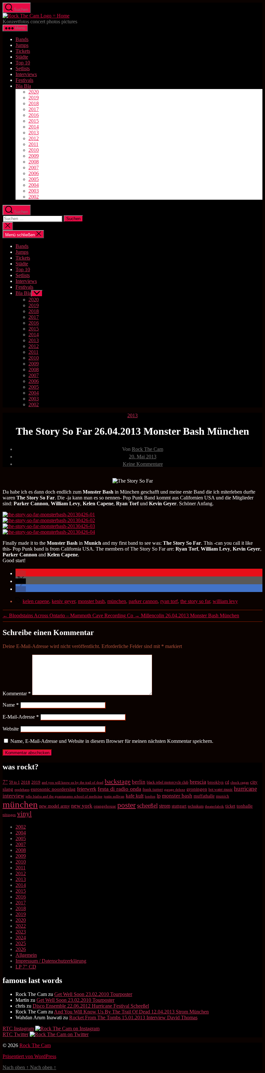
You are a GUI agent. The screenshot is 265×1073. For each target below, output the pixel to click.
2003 (33, 191)
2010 (33, 150)
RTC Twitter (15, 1034)
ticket (230, 806)
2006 (33, 173)
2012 (33, 138)
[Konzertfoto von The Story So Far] (49, 526)
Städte (22, 57)
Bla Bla (23, 86)
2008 (33, 161)
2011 (33, 144)
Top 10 (23, 62)
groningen (196, 789)
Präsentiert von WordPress (29, 1056)
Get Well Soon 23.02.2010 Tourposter (93, 994)
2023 (21, 931)
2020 (33, 92)
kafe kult (134, 796)
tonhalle (245, 806)
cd (227, 782)
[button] (21, 573)
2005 (33, 179)
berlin (138, 782)
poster (126, 805)
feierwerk (86, 789)
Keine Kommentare (143, 464)
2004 (33, 185)
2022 (21, 926)
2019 (33, 97)
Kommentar (17, 693)
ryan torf (169, 601)
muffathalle (204, 796)
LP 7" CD (26, 966)
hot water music (220, 789)
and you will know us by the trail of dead (72, 782)
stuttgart (179, 806)
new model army (54, 806)
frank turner (153, 789)
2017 (33, 109)
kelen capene (36, 601)
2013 (33, 132)
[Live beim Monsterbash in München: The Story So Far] (49, 514)
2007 (33, 167)
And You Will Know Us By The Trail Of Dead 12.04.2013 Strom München (131, 1011)
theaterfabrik (214, 806)
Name (11, 705)
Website (11, 729)
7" (5, 782)
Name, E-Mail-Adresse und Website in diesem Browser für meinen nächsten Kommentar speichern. (111, 741)
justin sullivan (114, 796)
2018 (33, 103)
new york (81, 806)
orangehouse (105, 806)
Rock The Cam (147, 449)
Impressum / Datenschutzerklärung (51, 961)
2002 (33, 196)
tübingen (9, 815)
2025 (21, 943)
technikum (196, 806)
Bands (22, 39)
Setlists (23, 68)
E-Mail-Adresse (21, 717)
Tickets (23, 51)
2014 (33, 126)
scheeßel (147, 805)
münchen (116, 601)
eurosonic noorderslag (53, 789)
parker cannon (143, 601)
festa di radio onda (119, 789)
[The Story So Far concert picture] (49, 520)
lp (159, 796)
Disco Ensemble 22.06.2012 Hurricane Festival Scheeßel (91, 1006)
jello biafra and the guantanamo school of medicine (64, 796)
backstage (118, 781)
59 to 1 (14, 782)
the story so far (195, 601)
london (150, 796)
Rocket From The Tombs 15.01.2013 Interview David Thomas (133, 1017)
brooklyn (215, 782)
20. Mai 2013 (142, 456)
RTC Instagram (18, 1028)
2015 (33, 121)
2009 (33, 156)
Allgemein (26, 955)
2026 (21, 949)
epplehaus (22, 789)
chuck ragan (239, 782)
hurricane (245, 788)
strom (164, 806)
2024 (21, 937)
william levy (225, 601)
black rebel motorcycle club (167, 782)
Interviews (26, 74)
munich (222, 796)
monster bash (91, 601)
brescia (198, 781)
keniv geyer (63, 601)
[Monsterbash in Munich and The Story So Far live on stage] (49, 532)
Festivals (24, 80)
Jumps (22, 45)
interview (13, 795)
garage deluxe (174, 789)
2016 (33, 115)
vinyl (24, 814)
